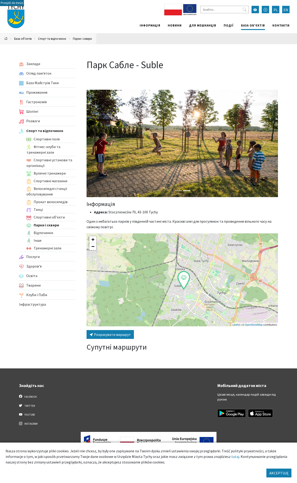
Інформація (150, 25)
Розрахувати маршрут (112, 334)
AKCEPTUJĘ (278, 473)
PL (276, 9)
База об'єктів (253, 25)
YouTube (29, 414)
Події (229, 25)
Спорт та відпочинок (52, 38)
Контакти (281, 25)
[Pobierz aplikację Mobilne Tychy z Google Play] (231, 413)
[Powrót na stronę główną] (6, 38)
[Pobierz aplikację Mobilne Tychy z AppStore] (260, 413)
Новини (175, 25)
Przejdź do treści (12, 3)
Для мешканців (202, 25)
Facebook (30, 396)
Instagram (31, 423)
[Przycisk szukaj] (244, 9)
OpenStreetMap (254, 324)
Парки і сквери (82, 38)
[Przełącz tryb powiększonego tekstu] (265, 9)
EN (286, 9)
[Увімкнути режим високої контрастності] (255, 9)
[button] (184, 280)
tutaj (235, 456)
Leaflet (236, 324)
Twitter (29, 405)
